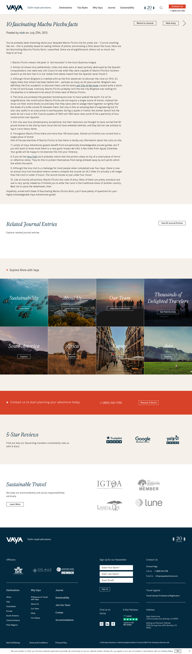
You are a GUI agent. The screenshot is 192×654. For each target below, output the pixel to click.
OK (178, 651)
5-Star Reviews (130, 609)
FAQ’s (33, 613)
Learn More (24, 308)
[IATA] (18, 573)
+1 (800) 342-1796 (111, 403)
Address (150, 609)
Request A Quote (149, 402)
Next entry (171, 23)
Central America (13, 620)
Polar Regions (12, 625)
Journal (59, 590)
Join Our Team (63, 605)
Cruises (59, 612)
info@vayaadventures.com (167, 576)
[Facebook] (113, 624)
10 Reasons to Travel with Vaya (39, 598)
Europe (9, 611)
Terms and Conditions (38, 642)
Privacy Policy (61, 642)
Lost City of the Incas (87, 85)
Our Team (35, 609)
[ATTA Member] (66, 574)
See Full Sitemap (13, 642)
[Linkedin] (107, 624)
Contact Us (177, 6)
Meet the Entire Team (120, 308)
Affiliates (10, 559)
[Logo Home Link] (14, 8)
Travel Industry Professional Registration (163, 596)
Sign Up (105, 589)
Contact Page (151, 566)
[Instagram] (101, 624)
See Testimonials (168, 312)
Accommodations (65, 620)
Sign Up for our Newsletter (113, 559)
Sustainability (62, 597)
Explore (24, 356)
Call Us (149, 571)
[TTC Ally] (42, 572)
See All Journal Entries (172, 223)
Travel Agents (153, 590)
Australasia (11, 606)
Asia (8, 602)
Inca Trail (32, 156)
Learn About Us (72, 308)
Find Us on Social (105, 611)
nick (22, 33)
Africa (8, 597)
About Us (35, 604)
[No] (189, 651)
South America (12, 616)
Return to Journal (145, 23)
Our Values (35, 618)
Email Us (149, 576)
